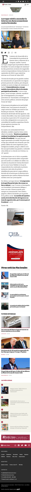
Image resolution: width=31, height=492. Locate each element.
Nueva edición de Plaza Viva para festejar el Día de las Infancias (19, 427)
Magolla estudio (13, 489)
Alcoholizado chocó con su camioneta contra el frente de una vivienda (19, 402)
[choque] (4, 402)
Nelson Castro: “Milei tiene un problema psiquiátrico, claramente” (18, 390)
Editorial (3, 456)
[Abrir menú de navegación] (3, 1)
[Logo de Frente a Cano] (6, 4)
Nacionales (4, 15)
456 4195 (9, 477)
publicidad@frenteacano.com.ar (9, 472)
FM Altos (21, 464)
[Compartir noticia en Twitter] (5, 52)
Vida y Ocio (14, 456)
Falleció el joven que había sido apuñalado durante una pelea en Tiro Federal (19, 415)
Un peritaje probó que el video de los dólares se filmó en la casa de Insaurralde (19, 275)
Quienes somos (4, 464)
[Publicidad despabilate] (15, 252)
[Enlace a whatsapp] (16, 1)
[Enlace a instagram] (25, 1)
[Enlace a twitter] (20, 1)
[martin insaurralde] (4, 275)
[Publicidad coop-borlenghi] (15, 10)
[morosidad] (4, 296)
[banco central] (15, 322)
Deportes (26, 454)
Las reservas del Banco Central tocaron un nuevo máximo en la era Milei (14, 330)
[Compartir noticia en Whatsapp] (9, 52)
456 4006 (14, 477)
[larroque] (15, 40)
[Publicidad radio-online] (15, 216)
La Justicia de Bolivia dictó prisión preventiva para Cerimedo (19, 306)
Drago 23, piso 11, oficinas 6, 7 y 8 (9, 479)
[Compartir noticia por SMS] (12, 52)
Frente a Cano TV (13, 464)
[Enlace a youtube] (23, 1)
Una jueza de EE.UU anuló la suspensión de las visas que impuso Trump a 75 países (15, 351)
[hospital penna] (4, 415)
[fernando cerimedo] (4, 306)
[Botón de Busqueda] (28, 1)
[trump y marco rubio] (15, 343)
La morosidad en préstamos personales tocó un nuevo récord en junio (19, 296)
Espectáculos (22, 456)
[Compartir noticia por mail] (15, 52)
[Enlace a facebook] (18, 1)
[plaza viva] (4, 427)
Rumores (9, 456)
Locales (3, 333)
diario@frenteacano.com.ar (8, 475)
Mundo (3, 354)
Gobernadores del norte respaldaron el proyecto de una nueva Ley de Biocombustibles (19, 286)
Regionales (8, 454)
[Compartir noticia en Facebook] (2, 52)
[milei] (4, 390)
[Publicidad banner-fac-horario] (15, 437)
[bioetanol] (4, 285)
